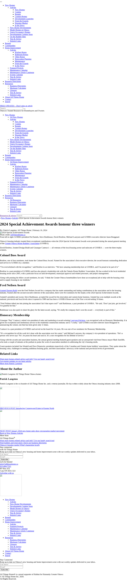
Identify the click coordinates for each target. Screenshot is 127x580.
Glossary (13, 90)
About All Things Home (14, 97)
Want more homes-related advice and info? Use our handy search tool (27, 359)
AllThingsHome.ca (17, 235)
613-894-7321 (5, 466)
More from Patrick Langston (11, 363)
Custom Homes (21, 16)
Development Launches (24, 19)
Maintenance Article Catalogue (22, 72)
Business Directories (13, 81)
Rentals (18, 14)
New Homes (10, 5)
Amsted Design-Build (8, 290)
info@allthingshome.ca (9, 464)
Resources (9, 84)
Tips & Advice (15, 39)
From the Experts (21, 21)
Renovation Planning (23, 59)
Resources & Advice (8, 216)
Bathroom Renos (21, 55)
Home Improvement (13, 48)
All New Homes (16, 117)
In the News (19, 25)
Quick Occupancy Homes (20, 32)
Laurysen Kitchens (78, 320)
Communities (10, 46)
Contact (8, 99)
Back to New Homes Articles (11, 433)
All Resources (15, 200)
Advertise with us (7, 473)
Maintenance (20, 61)
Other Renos (20, 57)
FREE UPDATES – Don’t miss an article (16, 106)
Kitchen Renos (21, 52)
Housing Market (21, 23)
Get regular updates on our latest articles (15, 361)
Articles (13, 7)
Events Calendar (16, 75)
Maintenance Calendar (19, 70)
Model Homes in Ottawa (19, 30)
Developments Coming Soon (21, 34)
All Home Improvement (19, 162)
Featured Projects (16, 68)
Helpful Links (15, 41)
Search (7, 102)
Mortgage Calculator (18, 88)
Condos (18, 12)
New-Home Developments (20, 28)
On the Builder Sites (18, 37)
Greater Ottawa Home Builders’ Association (22, 243)
